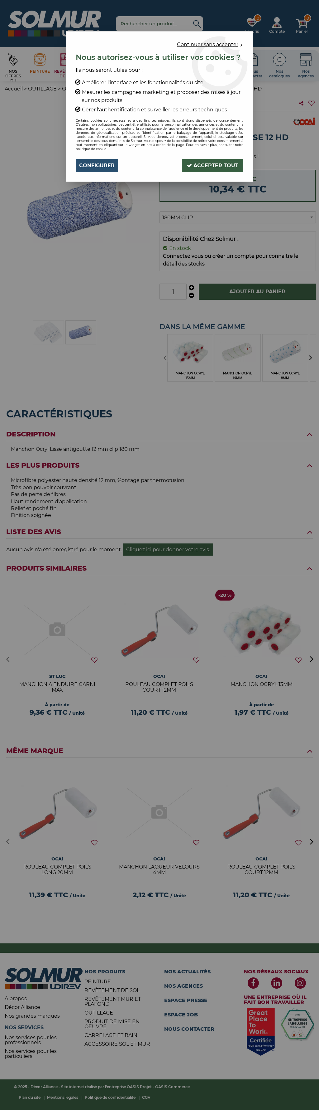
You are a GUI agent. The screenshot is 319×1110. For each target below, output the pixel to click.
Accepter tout (215, 165)
